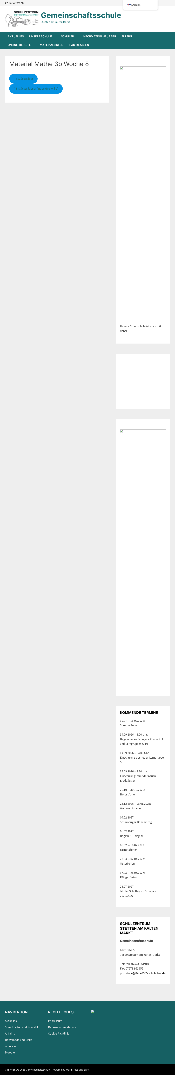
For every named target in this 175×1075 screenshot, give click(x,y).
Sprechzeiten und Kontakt (21, 1027)
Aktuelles (16, 36)
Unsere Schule (40, 36)
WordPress (72, 1069)
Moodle (10, 1052)
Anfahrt (10, 1033)
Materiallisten (51, 45)
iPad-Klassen (79, 45)
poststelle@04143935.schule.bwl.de (142, 973)
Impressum (55, 1021)
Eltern (127, 36)
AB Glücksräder (23, 79)
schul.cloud (12, 1046)
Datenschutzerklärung (62, 1027)
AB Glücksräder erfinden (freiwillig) (36, 88)
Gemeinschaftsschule (81, 15)
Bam (86, 1069)
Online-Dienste (19, 45)
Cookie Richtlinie (58, 1033)
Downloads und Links (18, 1040)
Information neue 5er (99, 36)
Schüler (67, 36)
